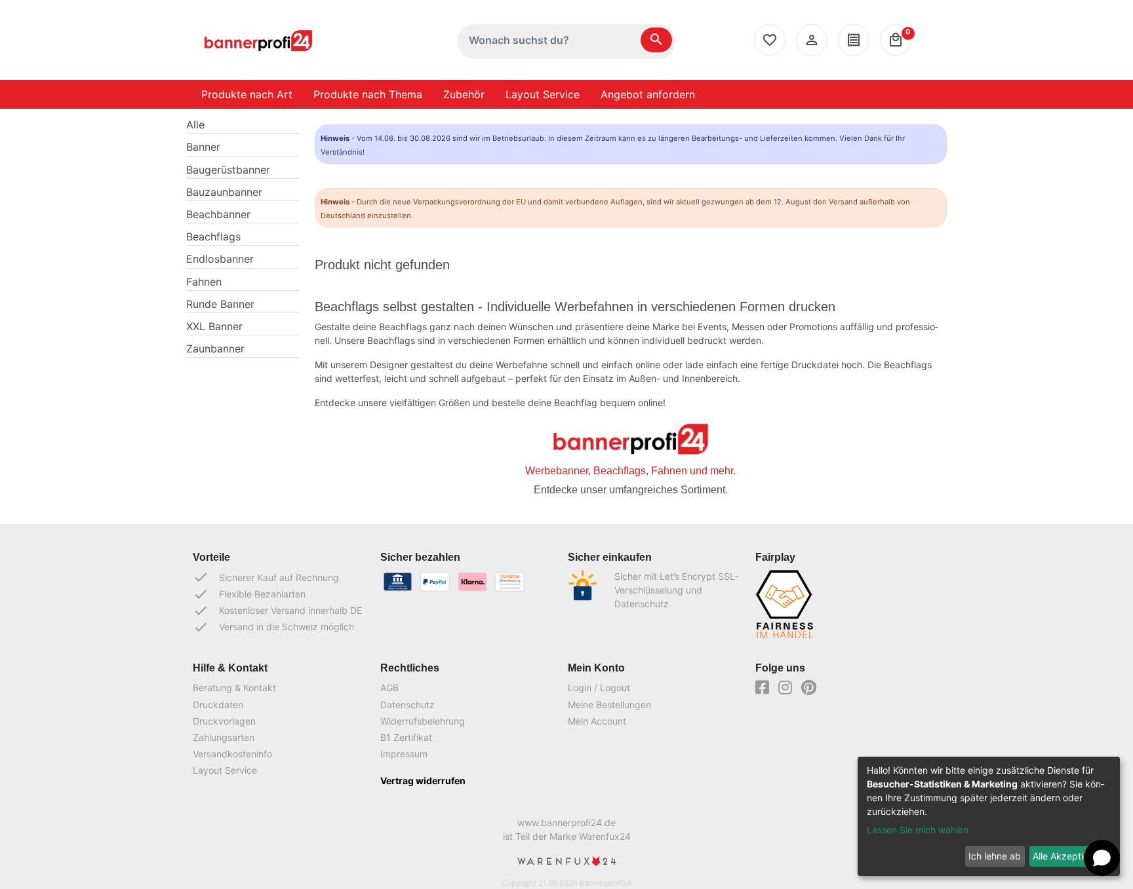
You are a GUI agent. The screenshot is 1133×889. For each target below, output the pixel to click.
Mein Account (597, 721)
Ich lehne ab (994, 855)
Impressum (403, 753)
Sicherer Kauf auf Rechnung (266, 577)
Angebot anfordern (648, 94)
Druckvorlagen (224, 721)
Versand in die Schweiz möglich (273, 627)
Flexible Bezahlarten (249, 594)
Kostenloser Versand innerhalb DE (277, 610)
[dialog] (989, 816)
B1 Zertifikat (406, 737)
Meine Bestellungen (609, 704)
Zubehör (464, 94)
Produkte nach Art (246, 94)
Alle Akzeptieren (1067, 855)
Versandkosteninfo (232, 753)
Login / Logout (599, 687)
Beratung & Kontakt (234, 687)
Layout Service (543, 94)
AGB (389, 687)
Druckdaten (218, 704)
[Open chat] (1102, 858)
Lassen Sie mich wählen (917, 829)
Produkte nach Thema (367, 94)
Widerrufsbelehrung (422, 721)
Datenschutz (407, 704)
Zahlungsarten (223, 737)
